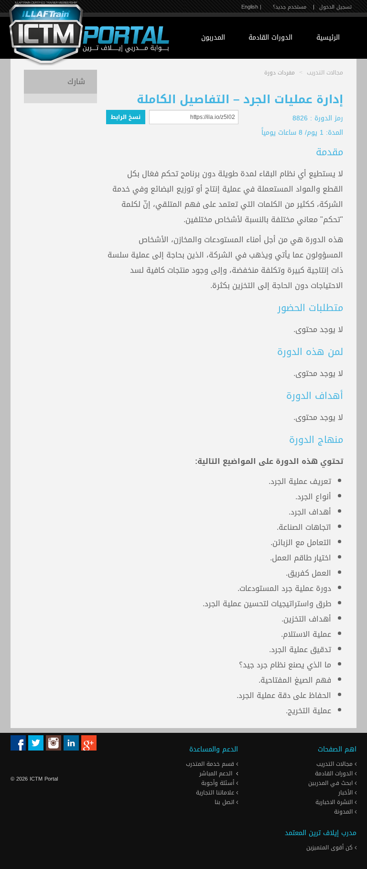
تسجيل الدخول (335, 7)
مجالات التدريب (335, 764)
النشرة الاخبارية (335, 802)
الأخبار (346, 792)
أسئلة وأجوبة (218, 783)
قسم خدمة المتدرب (211, 764)
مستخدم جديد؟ (289, 7)
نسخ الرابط (125, 117)
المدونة (344, 811)
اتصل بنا (225, 802)
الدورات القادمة (270, 37)
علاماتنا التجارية (216, 792)
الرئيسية (328, 37)
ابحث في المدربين (331, 783)
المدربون (213, 37)
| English (251, 7)
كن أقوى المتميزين (330, 847)
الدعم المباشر (215, 773)
